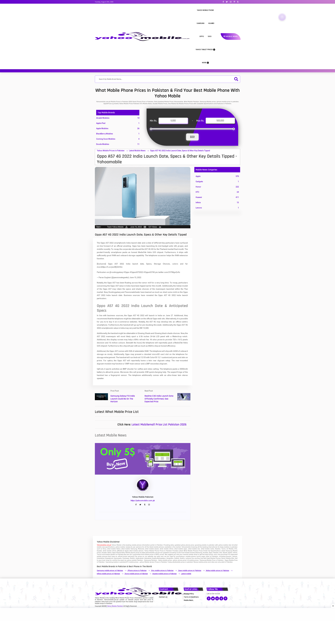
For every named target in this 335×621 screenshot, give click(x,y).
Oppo (201, 36)
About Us (162, 594)
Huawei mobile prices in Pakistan (164, 574)
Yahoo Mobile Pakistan (115, 606)
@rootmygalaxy (116, 272)
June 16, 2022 (136, 227)
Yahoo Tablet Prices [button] (204, 49)
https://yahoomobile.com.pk (143, 501)
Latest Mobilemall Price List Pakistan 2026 (159, 424)
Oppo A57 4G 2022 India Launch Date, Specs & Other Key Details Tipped (180, 151)
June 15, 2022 (135, 277)
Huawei (211, 23)
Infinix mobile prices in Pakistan (108, 574)
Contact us (163, 597)
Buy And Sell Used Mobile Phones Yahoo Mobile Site (215, 558)
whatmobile (176, 562)
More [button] (204, 63)
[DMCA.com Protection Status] (165, 600)
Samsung (200, 23)
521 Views (153, 227)
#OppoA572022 (136, 272)
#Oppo (126, 272)
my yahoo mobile (130, 560)
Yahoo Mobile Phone (205, 10)
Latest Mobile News (137, 151)
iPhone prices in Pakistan (137, 570)
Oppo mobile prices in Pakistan (189, 570)
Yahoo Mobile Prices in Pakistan (110, 151)
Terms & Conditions (191, 597)
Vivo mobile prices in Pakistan (162, 570)
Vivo (209, 36)
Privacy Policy (189, 594)
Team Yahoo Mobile (115, 227)
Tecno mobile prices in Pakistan (136, 574)
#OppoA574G (149, 272)
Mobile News (231, 36)
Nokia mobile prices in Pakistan (217, 570)
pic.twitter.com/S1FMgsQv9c (167, 272)
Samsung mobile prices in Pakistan (110, 570)
